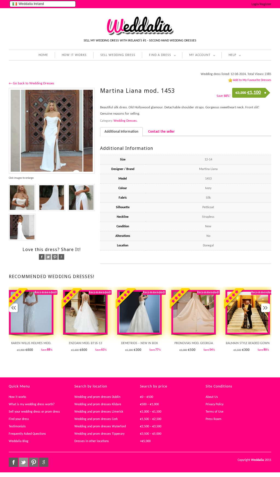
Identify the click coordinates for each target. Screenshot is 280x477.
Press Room (213, 419)
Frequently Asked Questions (27, 434)
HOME (43, 55)
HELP (228, 55)
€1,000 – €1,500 (150, 411)
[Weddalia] (140, 34)
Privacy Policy (214, 404)
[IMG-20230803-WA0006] (52, 131)
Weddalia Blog (18, 441)
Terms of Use (214, 411)
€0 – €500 (146, 397)
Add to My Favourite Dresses (252, 80)
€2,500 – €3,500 (150, 426)
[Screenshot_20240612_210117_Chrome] (22, 197)
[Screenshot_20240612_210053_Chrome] (81, 197)
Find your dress (19, 419)
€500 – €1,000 (149, 404)
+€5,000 (145, 441)
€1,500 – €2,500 (150, 419)
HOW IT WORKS (74, 55)
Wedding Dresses (125, 121)
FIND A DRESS (156, 55)
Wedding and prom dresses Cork (96, 419)
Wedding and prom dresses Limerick (98, 411)
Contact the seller (161, 131)
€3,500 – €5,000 (150, 434)
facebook (42, 257)
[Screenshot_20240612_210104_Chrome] (51, 197)
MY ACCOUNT (196, 55)
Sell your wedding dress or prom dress (34, 411)
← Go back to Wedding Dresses (31, 83)
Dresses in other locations (91, 441)
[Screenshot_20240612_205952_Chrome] (22, 227)
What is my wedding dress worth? (32, 404)
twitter (48, 257)
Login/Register (261, 4)
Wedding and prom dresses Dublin (97, 397)
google (61, 257)
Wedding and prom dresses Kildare (97, 404)
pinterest (55, 257)
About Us (212, 397)
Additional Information (121, 131)
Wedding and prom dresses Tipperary (99, 434)
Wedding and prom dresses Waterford (100, 426)
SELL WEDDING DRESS (117, 55)
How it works (17, 397)
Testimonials (17, 426)
